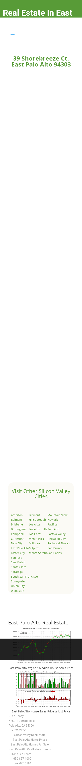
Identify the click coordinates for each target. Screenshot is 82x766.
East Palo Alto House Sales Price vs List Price (41, 711)
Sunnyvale (18, 581)
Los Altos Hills (38, 529)
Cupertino (17, 539)
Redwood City (57, 539)
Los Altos (35, 524)
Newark (53, 519)
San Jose (16, 558)
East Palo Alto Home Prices (30, 739)
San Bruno (55, 548)
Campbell (17, 534)
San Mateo (18, 562)
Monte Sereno (38, 553)
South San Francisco (24, 576)
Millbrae (34, 543)
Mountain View (57, 515)
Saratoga (17, 572)
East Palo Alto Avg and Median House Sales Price (41, 668)
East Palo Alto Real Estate (38, 622)
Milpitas (34, 548)
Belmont (16, 519)
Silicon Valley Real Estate (30, 735)
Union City (18, 586)
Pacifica (53, 524)
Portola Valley (56, 534)
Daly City (16, 543)
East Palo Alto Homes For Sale (30, 744)
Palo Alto (53, 529)
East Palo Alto (20, 548)
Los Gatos (35, 534)
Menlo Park (36, 539)
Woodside (17, 591)
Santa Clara (18, 567)
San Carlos (55, 553)
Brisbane (17, 524)
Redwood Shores (59, 543)
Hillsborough (37, 519)
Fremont (34, 515)
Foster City (18, 553)
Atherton (17, 515)
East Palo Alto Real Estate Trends (30, 749)
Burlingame (18, 529)
